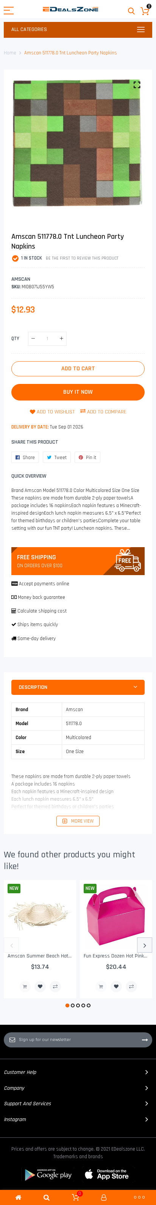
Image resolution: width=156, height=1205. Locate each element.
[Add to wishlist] (40, 986)
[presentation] (11, 945)
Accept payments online (44, 584)
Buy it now (78, 392)
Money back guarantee (41, 597)
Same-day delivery (36, 639)
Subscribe (145, 1039)
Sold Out (25, 986)
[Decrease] (33, 338)
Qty (15, 338)
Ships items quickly (37, 625)
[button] (67, 1005)
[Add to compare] (55, 986)
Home (10, 53)
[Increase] (61, 338)
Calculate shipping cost (42, 611)
